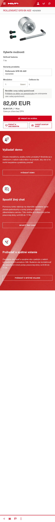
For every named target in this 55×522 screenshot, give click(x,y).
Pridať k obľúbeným (13, 125)
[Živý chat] (15, 518)
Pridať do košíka (29, 118)
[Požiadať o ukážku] (10, 518)
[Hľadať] (49, 3)
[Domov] (13, 3)
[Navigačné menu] (4, 3)
